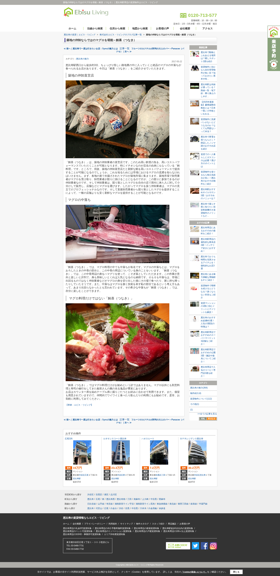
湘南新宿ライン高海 (145, 504)
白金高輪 (152, 508)
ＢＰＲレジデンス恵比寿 (191, 438)
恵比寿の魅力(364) (199, 387)
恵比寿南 (121, 499)
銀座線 (194, 504)
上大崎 (145, 499)
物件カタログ (142, 524)
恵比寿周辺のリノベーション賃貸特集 (114, 531)
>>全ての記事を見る (207, 414)
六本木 (143, 508)
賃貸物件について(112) (201, 399)
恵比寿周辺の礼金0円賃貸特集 (77, 528)
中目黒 (154, 499)
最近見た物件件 (159, 7)
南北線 (172, 504)
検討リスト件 (180, 7)
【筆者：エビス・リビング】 (79, 405)
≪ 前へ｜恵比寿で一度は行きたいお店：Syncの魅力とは (91, 48)
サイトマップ (126, 524)
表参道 (162, 508)
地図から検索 (140, 28)
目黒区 (158, 475)
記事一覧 (124, 48)
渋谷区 (82, 475)
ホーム (72, 28)
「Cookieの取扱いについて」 (194, 572)
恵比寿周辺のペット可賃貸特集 (78, 531)
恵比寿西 (110, 499)
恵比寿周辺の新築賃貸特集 (146, 528)
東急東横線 (162, 504)
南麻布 (137, 499)
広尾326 (68, 438)
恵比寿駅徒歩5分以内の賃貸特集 (177, 528)
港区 (106, 494)
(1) (191, 409)
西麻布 (162, 499)
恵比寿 (203, 475)
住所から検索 (117, 28)
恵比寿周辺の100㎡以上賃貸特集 (178, 531)
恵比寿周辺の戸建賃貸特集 (147, 531)
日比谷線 (91, 504)
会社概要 (185, 28)
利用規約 (113, 524)
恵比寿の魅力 (82, 59)
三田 (163, 475)
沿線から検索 (95, 28)
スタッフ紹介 (158, 524)
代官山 (99, 508)
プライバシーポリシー (94, 524)
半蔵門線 (203, 504)
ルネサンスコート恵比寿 (114, 438)
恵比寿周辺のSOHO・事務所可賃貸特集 (82, 534)
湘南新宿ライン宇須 (124, 504)
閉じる (236, 572)
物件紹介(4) (195, 393)
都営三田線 (183, 504)
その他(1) (194, 404)
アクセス (207, 28)
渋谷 (121, 508)
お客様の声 (162, 28)
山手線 (101, 504)
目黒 (127, 508)
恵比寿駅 (77, 478)
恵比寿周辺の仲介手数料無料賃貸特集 (113, 528)
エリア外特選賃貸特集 (114, 534)
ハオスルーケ (148, 438)
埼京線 (109, 504)
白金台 (114, 508)
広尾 (86, 475)
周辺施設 (172, 524)
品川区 (114, 494)
